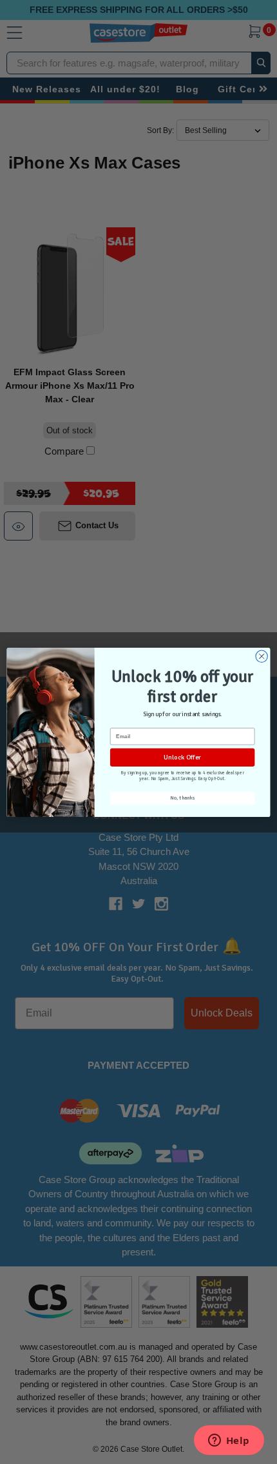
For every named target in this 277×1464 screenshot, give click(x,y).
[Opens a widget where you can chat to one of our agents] (228, 1441)
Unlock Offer (182, 756)
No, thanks (182, 797)
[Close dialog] (261, 656)
